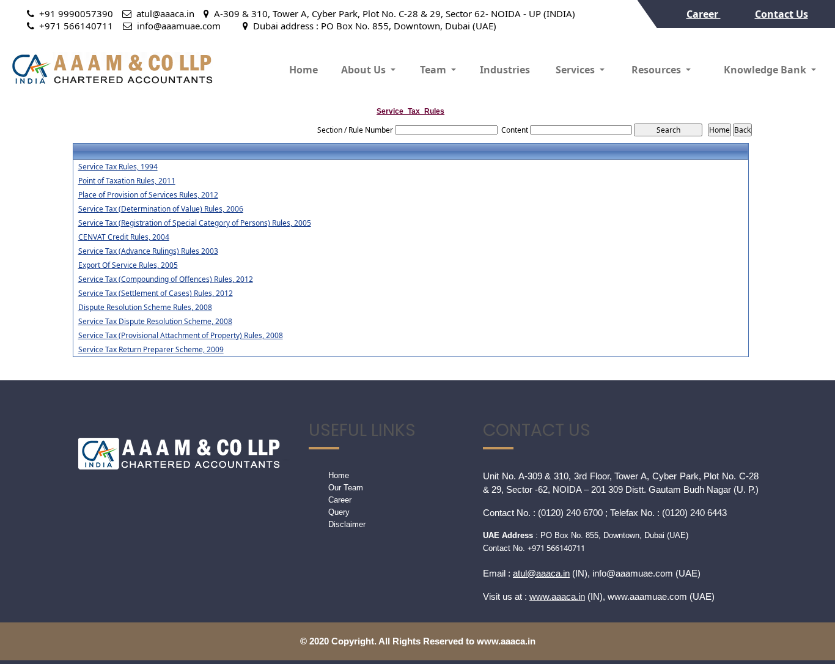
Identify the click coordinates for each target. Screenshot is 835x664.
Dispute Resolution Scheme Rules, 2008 (145, 307)
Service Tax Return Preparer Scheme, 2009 (151, 350)
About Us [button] (364, 69)
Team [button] (434, 69)
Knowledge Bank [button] (766, 69)
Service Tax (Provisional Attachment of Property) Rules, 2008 (180, 336)
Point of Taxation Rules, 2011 (126, 181)
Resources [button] (657, 69)
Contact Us (781, 14)
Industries (505, 69)
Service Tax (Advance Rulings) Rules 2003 (148, 251)
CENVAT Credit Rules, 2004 (123, 237)
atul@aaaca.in (541, 573)
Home (303, 69)
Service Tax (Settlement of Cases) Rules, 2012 (155, 293)
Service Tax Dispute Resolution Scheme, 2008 (155, 321)
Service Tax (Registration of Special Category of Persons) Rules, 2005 (194, 223)
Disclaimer (347, 524)
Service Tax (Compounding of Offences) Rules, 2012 (165, 279)
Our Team (345, 487)
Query (339, 512)
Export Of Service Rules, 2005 (128, 265)
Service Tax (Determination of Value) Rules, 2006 (160, 209)
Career (703, 14)
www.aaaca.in (557, 596)
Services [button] (576, 69)
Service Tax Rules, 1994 (118, 167)
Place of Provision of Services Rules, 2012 (148, 195)
